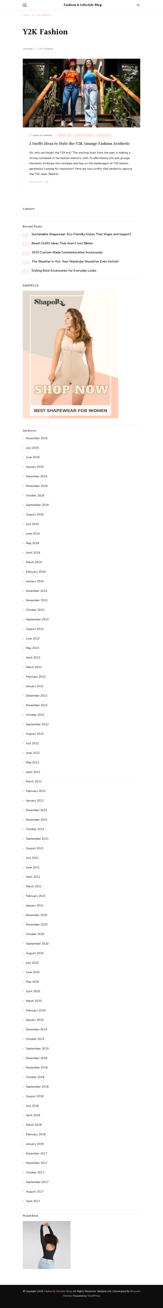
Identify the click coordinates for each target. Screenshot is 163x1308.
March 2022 (34, 781)
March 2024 (34, 562)
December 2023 (36, 591)
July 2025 (32, 448)
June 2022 (33, 753)
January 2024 (35, 581)
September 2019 (37, 1048)
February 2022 (36, 791)
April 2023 (33, 657)
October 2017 (35, 1172)
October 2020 (35, 934)
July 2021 (32, 858)
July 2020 (32, 963)
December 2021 (36, 810)
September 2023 (37, 619)
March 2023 (34, 667)
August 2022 (35, 734)
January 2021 (35, 905)
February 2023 (36, 677)
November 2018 (37, 1067)
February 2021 (36, 896)
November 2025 (37, 438)
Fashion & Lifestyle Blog (83, 5)
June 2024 (33, 534)
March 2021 (34, 886)
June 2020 (33, 972)
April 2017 (33, 1201)
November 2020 (37, 924)
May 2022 (32, 762)
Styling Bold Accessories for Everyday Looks (64, 270)
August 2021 (35, 848)
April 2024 (33, 552)
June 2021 (33, 867)
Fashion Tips (64, 135)
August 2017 (35, 1191)
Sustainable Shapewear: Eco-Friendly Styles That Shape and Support (81, 234)
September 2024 (37, 505)
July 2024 (32, 524)
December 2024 (36, 476)
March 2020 (34, 1001)
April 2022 (33, 772)
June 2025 (33, 457)
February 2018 (36, 1134)
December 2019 (36, 1029)
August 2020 (35, 953)
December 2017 (36, 1153)
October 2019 (35, 1039)
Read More (35, 182)
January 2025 (35, 467)
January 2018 (35, 1144)
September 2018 (37, 1087)
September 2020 (37, 944)
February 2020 (36, 1010)
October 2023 (35, 610)
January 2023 (35, 686)
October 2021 (35, 829)
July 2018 (32, 1106)
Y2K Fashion (103, 135)
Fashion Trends (84, 135)
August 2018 (35, 1096)
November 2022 (37, 705)
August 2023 (35, 629)
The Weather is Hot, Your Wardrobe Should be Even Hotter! (75, 261)
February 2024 (36, 572)
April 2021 (33, 877)
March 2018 (34, 1125)
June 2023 (33, 638)
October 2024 (35, 495)
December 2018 (36, 1058)
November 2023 (37, 600)
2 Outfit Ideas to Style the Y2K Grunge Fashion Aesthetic (79, 144)
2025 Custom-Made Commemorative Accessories (67, 252)
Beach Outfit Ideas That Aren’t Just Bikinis (62, 243)
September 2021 (37, 839)
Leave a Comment (42, 135)
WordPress (93, 1296)
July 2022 (32, 743)
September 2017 (37, 1182)
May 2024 (32, 543)
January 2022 (35, 800)
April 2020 (33, 991)
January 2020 (35, 1020)
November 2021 (37, 820)
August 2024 (35, 514)
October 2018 (35, 1077)
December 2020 (36, 915)
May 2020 (32, 982)
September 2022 (37, 724)
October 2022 (35, 715)
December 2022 (36, 696)
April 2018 (33, 1115)
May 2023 (32, 648)
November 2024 (37, 486)
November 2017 (37, 1163)
